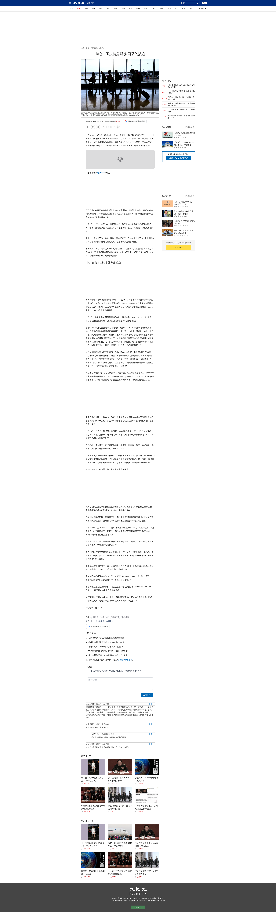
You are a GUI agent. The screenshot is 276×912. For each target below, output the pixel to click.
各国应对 (109, 621)
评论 (108, 8)
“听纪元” (101, 173)
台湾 (116, 8)
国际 (101, 8)
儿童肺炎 (104, 617)
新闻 (87, 48)
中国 (86, 8)
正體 (88, 3)
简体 (92, 3)
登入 (204, 3)
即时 (79, 8)
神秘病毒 (125, 617)
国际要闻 (94, 48)
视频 (138, 8)
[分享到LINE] (93, 127)
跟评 (150, 704)
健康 (130, 8)
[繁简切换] (119, 127)
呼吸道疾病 (115, 617)
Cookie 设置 (138, 907)
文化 (176, 8)
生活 (184, 8)
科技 (162, 8)
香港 (123, 8)
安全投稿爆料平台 (125, 660)
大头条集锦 (100, 621)
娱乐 (169, 8)
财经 (154, 8)
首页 (71, 8)
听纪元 (146, 8)
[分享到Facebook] (88, 127)
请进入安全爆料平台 (178, 158)
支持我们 (178, 247)
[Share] (82, 783)
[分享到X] (98, 127)
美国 (93, 8)
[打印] (108, 127)
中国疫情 (94, 617)
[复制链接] (103, 127)
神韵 (191, 8)
